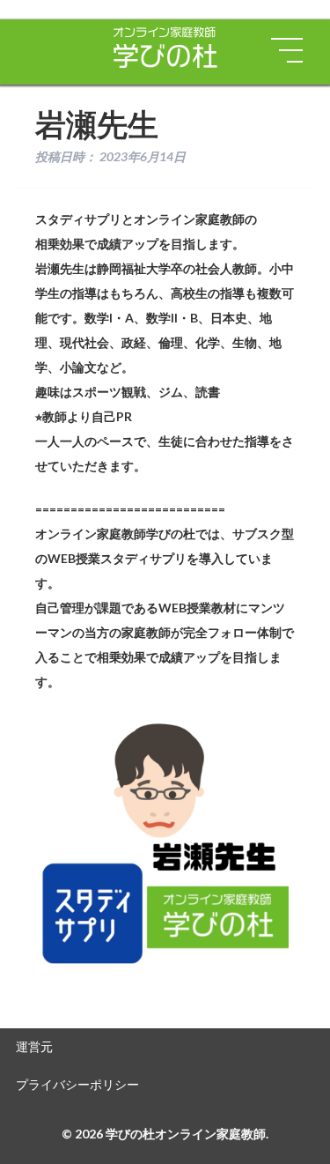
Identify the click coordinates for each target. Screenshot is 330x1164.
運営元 (34, 1046)
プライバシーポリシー (77, 1084)
